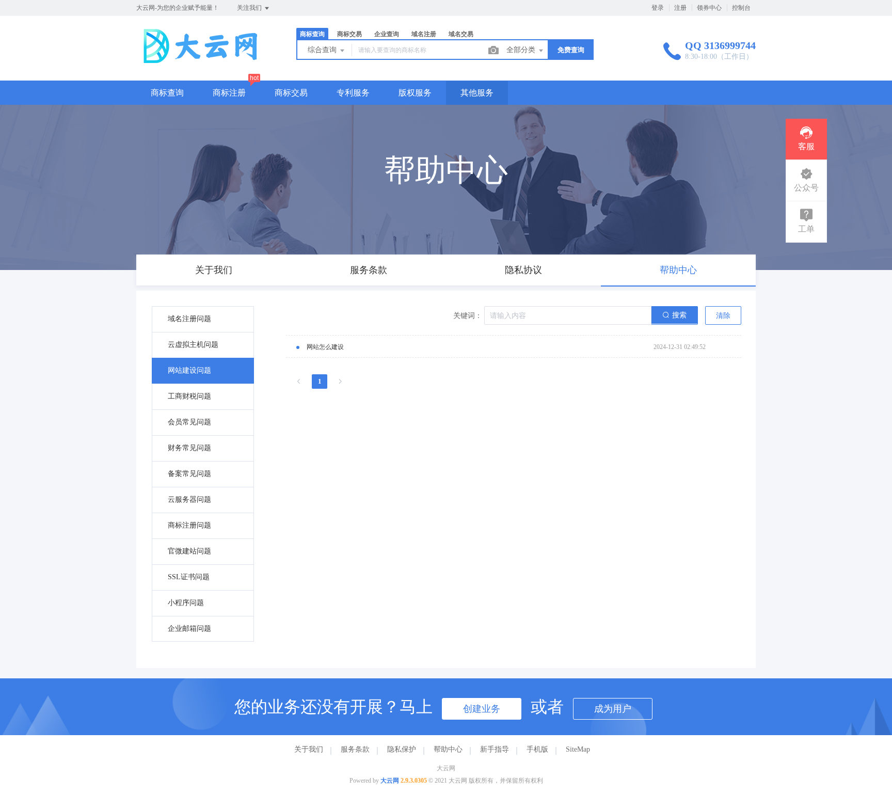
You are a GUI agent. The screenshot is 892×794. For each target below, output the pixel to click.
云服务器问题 (189, 499)
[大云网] (203, 59)
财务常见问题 (189, 448)
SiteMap (578, 749)
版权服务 (415, 92)
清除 (723, 316)
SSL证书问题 (189, 577)
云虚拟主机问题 (193, 344)
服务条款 (355, 749)
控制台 (741, 7)
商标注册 (229, 92)
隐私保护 (401, 749)
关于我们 (308, 749)
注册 (680, 7)
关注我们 (250, 7)
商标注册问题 (189, 525)
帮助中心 (448, 749)
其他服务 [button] (476, 92)
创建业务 (481, 709)
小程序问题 (186, 603)
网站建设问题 (189, 370)
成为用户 (612, 709)
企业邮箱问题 (189, 628)
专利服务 (353, 92)
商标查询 (167, 92)
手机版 (537, 749)
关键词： (467, 316)
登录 (657, 7)
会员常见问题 (189, 422)
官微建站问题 (189, 551)
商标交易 (291, 92)
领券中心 (709, 7)
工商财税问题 (189, 396)
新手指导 (494, 749)
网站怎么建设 (325, 347)
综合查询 (323, 50)
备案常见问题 (189, 474)
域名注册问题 (189, 319)
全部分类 (521, 50)
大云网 (389, 780)
